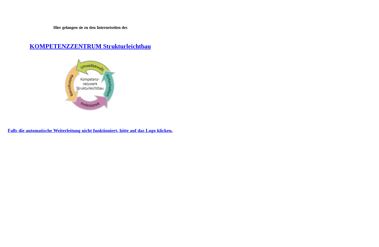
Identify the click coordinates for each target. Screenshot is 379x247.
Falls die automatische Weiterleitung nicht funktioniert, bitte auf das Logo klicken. (90, 130)
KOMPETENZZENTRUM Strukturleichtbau (90, 46)
